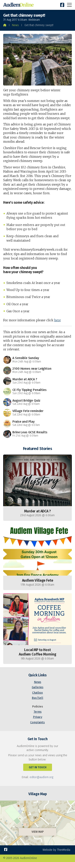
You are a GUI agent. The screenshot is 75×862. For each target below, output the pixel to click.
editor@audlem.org (41, 777)
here (57, 320)
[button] (69, 4)
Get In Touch (37, 767)
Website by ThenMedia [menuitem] (56, 850)
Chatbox (37, 692)
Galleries (37, 687)
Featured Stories (37, 448)
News (15, 25)
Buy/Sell (37, 698)
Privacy (37, 717)
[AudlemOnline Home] (19, 5)
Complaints (37, 722)
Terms (38, 711)
